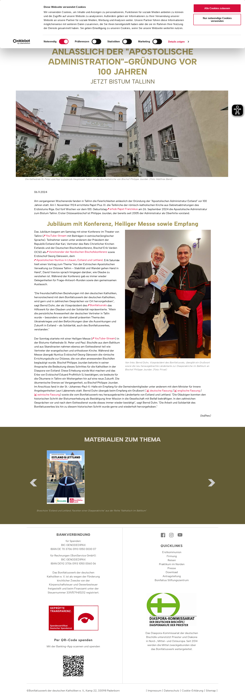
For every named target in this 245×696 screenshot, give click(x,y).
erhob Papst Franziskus (124, 209)
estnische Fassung (49, 394)
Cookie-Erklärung (192, 690)
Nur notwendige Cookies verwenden (217, 19)
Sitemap (211, 690)
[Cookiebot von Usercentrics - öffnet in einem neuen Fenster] (21, 41)
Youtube (180, 535)
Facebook (163, 535)
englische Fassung (189, 390)
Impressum (154, 690)
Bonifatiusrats (98, 305)
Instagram (171, 535)
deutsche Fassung (161, 390)
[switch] (96, 41)
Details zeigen (176, 41)
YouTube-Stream (56, 235)
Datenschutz (171, 690)
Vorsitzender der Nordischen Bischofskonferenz (78, 251)
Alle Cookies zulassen (217, 8)
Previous (33, 482)
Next (211, 482)
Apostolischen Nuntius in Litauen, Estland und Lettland (69, 260)
